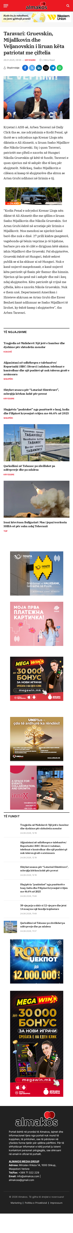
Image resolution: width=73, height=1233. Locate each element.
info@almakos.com (28, 1176)
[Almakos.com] (36, 5)
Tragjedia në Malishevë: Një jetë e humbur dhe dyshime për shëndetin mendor (34, 345)
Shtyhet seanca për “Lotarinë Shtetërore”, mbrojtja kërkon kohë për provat (31, 391)
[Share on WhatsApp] (60, 68)
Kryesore (30, 60)
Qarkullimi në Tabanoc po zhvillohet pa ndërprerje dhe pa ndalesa (29, 468)
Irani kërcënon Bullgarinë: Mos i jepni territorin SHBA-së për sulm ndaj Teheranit (35, 524)
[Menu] (6, 6)
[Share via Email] (46, 68)
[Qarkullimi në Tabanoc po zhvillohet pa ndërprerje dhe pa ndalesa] (36, 442)
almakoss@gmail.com (21, 1179)
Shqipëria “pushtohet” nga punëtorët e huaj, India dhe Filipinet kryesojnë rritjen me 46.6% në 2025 (36, 411)
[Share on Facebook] (25, 68)
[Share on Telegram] (53, 68)
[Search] (67, 6)
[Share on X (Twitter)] (32, 68)
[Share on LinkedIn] (39, 68)
